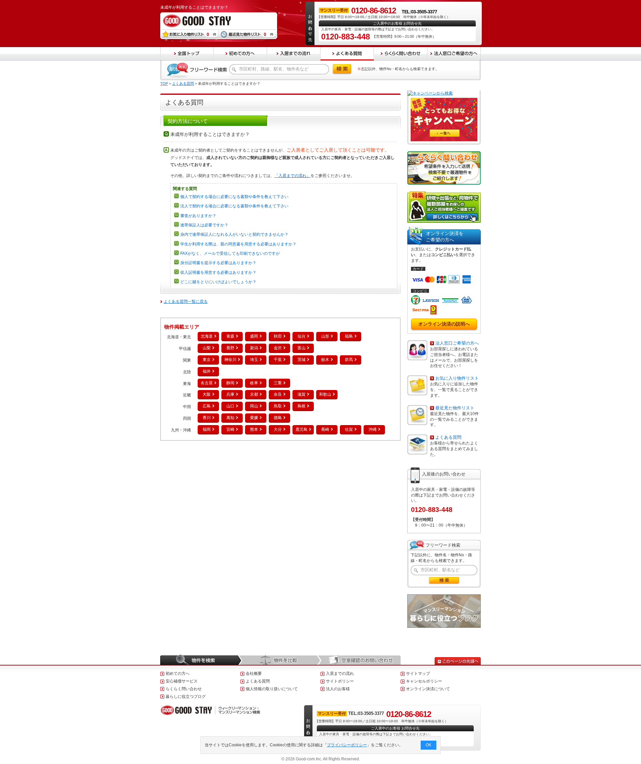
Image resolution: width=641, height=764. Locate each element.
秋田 (278, 336)
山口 (230, 406)
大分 (278, 429)
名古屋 (207, 383)
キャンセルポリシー (424, 681)
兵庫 (230, 394)
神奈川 (230, 359)
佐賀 (349, 429)
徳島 (278, 417)
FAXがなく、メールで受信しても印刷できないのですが (230, 253)
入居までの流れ (340, 673)
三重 (278, 383)
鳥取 (278, 406)
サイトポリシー (340, 681)
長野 (230, 348)
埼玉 (254, 359)
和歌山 (325, 394)
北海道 (207, 336)
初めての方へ (178, 673)
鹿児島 (301, 429)
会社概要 (254, 673)
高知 (230, 417)
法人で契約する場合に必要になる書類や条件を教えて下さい (234, 206)
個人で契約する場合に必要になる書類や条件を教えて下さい (234, 196)
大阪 (207, 394)
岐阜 (254, 383)
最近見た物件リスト (454, 407)
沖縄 (373, 429)
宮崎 (230, 429)
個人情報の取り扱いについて (272, 689)
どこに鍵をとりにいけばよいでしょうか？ (218, 281)
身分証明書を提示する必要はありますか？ (218, 262)
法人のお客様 (338, 689)
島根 (301, 406)
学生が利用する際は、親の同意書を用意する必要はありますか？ (238, 244)
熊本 (254, 429)
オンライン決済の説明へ (444, 324)
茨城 (301, 359)
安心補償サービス (182, 681)
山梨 (207, 348)
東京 (207, 359)
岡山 (254, 406)
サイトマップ (418, 673)
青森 (230, 336)
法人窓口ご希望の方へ (457, 343)
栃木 (325, 359)
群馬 (349, 359)
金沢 (278, 348)
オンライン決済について (428, 689)
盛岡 (254, 336)
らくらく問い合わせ (184, 689)
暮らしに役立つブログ (186, 696)
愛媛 (254, 417)
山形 (325, 336)
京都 (254, 394)
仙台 (301, 336)
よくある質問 (183, 83)
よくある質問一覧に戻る (186, 301)
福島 (349, 336)
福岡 (207, 429)
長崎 (325, 429)
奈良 (278, 394)
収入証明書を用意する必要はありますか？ (218, 272)
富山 (301, 348)
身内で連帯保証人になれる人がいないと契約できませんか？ (234, 234)
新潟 (254, 348)
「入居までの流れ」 (292, 175)
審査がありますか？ (198, 215)
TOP (164, 83)
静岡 (230, 383)
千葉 (278, 359)
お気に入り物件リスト (457, 378)
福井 (207, 371)
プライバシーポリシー (347, 745)
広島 (207, 406)
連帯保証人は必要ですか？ (204, 225)
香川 (207, 417)
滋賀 (301, 394)
